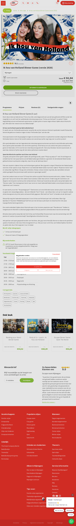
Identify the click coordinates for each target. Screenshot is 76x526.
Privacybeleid (56, 254)
